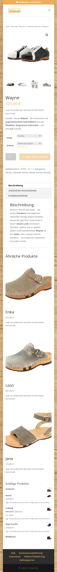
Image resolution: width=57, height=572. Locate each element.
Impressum (14, 556)
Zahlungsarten (26, 560)
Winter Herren (36, 172)
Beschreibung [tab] (15, 185)
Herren (22, 26)
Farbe (9, 137)
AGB (13, 553)
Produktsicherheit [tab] (18, 195)
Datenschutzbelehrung (31, 553)
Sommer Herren (34, 26)
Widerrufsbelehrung (34, 556)
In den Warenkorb (34, 157)
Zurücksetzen (22, 147)
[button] (47, 35)
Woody (14, 26)
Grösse (10, 145)
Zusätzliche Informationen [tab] (22, 190)
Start (7, 26)
